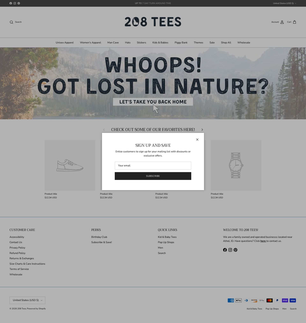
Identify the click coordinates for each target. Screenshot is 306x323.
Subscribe (153, 176)
